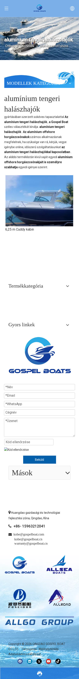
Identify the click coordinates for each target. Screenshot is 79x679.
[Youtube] (48, 661)
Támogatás (29, 649)
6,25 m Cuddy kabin (19, 229)
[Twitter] (39, 661)
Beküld (39, 459)
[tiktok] (58, 661)
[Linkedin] (29, 661)
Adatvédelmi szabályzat (24, 654)
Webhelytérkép (49, 649)
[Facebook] (20, 661)
